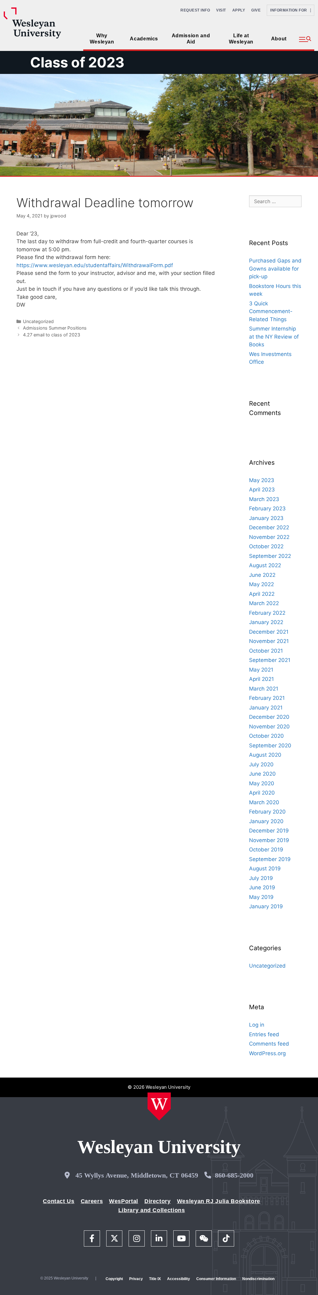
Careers (92, 1201)
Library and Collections (151, 1210)
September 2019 (270, 859)
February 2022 (267, 613)
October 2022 (266, 546)
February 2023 (267, 508)
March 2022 (264, 603)
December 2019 (269, 831)
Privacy (136, 1279)
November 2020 (269, 726)
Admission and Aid (191, 38)
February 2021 (267, 698)
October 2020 (266, 736)
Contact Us (58, 1201)
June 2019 (262, 887)
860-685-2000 (234, 1175)
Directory (157, 1201)
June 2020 (262, 774)
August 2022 (265, 565)
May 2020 (261, 783)
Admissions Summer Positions (55, 328)
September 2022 (270, 556)
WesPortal (123, 1201)
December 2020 (269, 717)
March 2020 (264, 802)
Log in (256, 1025)
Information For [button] (290, 10)
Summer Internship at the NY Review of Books (274, 337)
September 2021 (269, 660)
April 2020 (262, 793)
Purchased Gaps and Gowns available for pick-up (275, 269)
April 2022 (262, 594)
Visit (221, 10)
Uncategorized (38, 321)
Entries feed (264, 1034)
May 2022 (261, 584)
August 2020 (265, 755)
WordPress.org (267, 1053)
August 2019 (265, 868)
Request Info (195, 10)
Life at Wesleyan (241, 38)
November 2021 (269, 641)
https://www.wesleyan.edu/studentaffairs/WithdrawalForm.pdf (94, 265)
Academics (144, 38)
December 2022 (269, 527)
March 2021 (263, 689)
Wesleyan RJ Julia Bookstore (218, 1201)
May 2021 (261, 670)
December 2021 (268, 632)
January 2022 (266, 622)
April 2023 (262, 489)
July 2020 (261, 764)
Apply (238, 10)
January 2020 (266, 821)
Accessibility (178, 1279)
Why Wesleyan (102, 38)
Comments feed (269, 1044)
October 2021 (266, 651)
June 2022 (262, 575)
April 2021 (261, 679)
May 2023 (261, 480)
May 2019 (261, 897)
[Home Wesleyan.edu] (159, 1106)
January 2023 (266, 518)
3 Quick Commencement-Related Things (271, 311)
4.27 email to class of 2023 (51, 334)
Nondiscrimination (258, 1279)
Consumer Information (216, 1279)
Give (256, 10)
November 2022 (269, 537)
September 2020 (270, 745)
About (279, 38)
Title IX (155, 1279)
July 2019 (261, 878)
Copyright (114, 1279)
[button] (305, 39)
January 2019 (266, 906)
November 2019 (269, 840)
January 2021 (266, 707)
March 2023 (264, 499)
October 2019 (266, 849)
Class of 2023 (77, 62)
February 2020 (267, 812)
